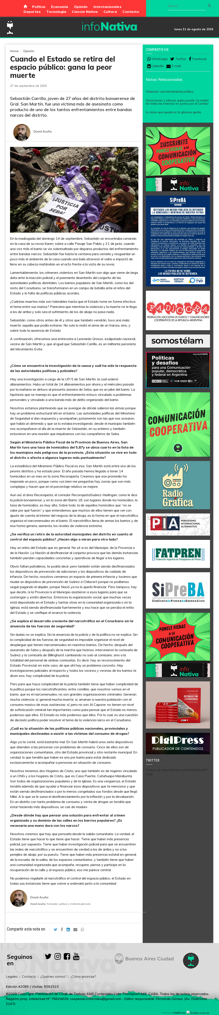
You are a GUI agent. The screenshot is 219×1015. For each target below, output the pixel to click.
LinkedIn (157, 66)
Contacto (131, 11)
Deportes (32, 11)
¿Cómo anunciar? (83, 976)
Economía (59, 7)
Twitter (180, 59)
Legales (12, 976)
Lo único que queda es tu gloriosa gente (173, 112)
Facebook (199, 59)
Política (38, 7)
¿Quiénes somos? (53, 976)
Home (14, 51)
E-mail (176, 66)
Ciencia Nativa (85, 11)
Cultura (110, 11)
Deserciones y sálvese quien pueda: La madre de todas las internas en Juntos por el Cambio (177, 101)
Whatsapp (159, 59)
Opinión (81, 7)
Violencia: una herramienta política (169, 91)
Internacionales (107, 7)
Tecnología (56, 11)
